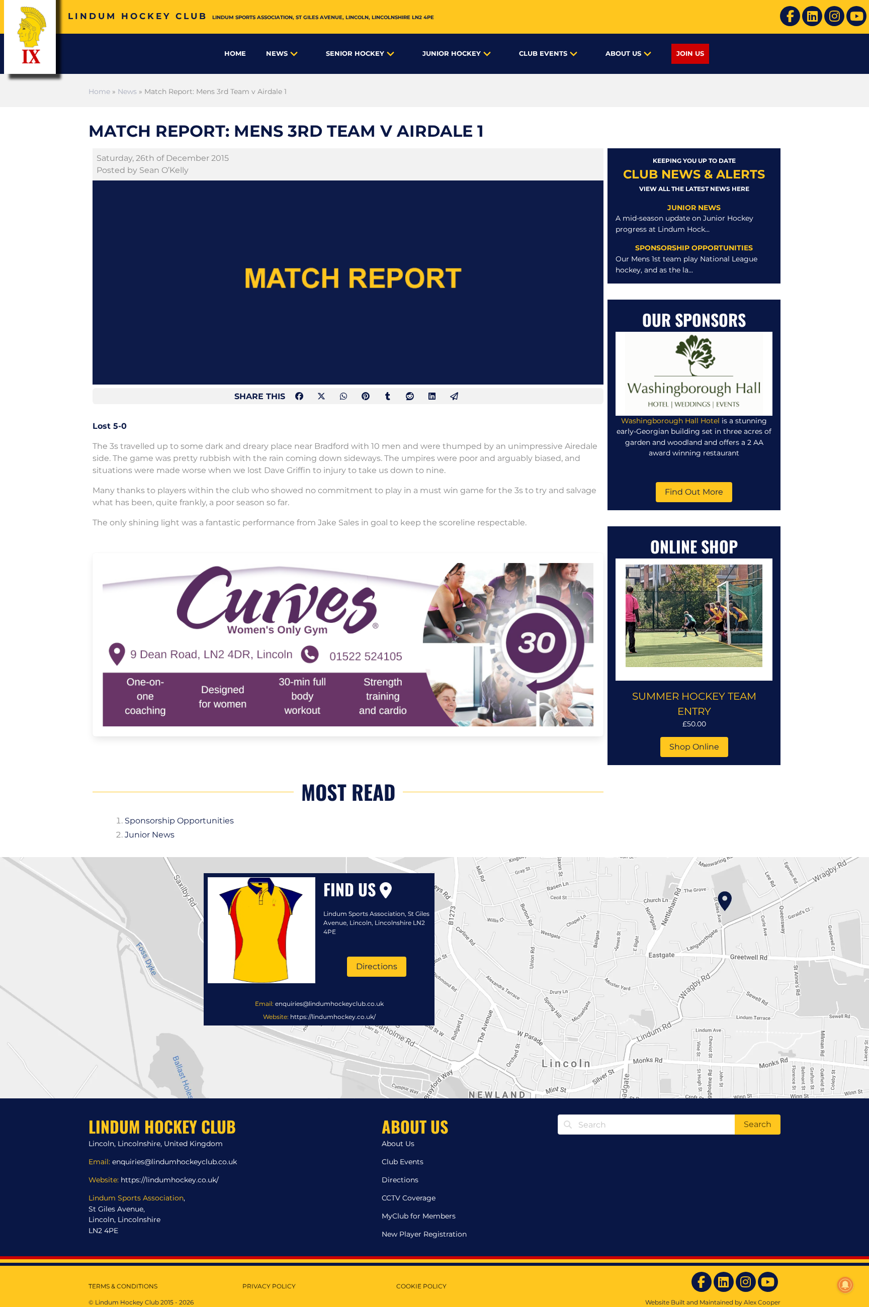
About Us (623, 53)
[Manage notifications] (845, 1285)
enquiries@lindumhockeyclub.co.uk (329, 1003)
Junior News (150, 834)
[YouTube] (856, 16)
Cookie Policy (421, 1286)
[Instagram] (834, 16)
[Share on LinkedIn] (433, 396)
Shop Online (694, 747)
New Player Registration (424, 1234)
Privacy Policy (269, 1286)
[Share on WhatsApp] (344, 396)
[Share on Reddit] (411, 396)
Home (235, 53)
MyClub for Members (419, 1216)
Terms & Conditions (123, 1286)
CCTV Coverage (409, 1197)
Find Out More (694, 492)
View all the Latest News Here (694, 189)
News (277, 53)
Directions (376, 966)
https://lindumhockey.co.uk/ (333, 1016)
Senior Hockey (355, 53)
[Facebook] (790, 16)
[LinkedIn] (812, 16)
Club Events (543, 53)
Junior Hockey (451, 53)
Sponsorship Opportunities (179, 820)
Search (757, 1124)
